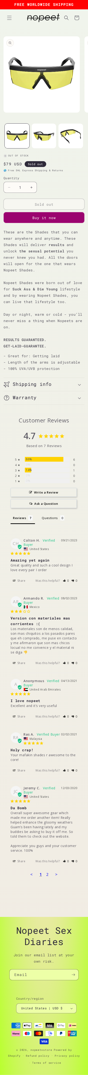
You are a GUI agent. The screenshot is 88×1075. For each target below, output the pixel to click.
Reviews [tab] (19, 518)
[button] (9, 18)
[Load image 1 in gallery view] (17, 136)
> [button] (56, 874)
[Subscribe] (73, 974)
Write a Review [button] (46, 492)
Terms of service (46, 1062)
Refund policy (37, 1055)
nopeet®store (41, 1050)
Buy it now (44, 217)
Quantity (11, 178)
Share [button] (21, 581)
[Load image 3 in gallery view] (70, 136)
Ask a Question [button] (46, 503)
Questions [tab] (50, 518)
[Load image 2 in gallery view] (44, 136)
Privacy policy (67, 1055)
